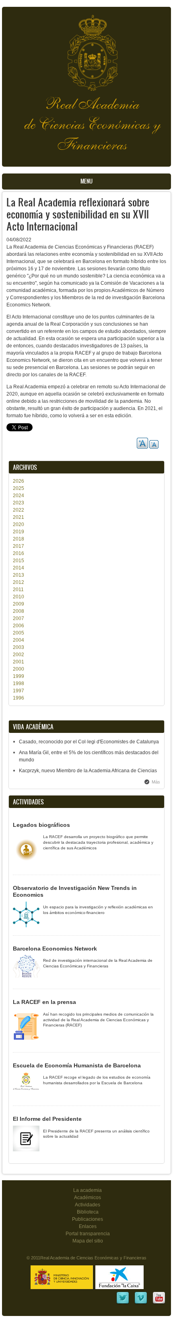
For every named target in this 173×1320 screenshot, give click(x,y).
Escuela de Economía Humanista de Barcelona (77, 1065)
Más (156, 781)
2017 (18, 546)
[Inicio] (86, 49)
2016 (18, 553)
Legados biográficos (41, 825)
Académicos (87, 1197)
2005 (18, 633)
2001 (18, 662)
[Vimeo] (140, 1303)
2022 (18, 510)
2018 (18, 539)
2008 (18, 611)
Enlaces (88, 1226)
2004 (18, 640)
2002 (18, 654)
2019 (18, 532)
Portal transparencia (88, 1233)
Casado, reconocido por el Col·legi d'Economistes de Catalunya (89, 742)
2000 (18, 669)
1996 (18, 698)
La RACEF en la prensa (44, 1002)
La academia (87, 1190)
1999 (18, 676)
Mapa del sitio (87, 1241)
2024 (18, 495)
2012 (18, 582)
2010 (18, 597)
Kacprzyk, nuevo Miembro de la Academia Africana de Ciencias (88, 770)
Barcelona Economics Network (55, 948)
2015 (18, 560)
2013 (18, 575)
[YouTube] (158, 1303)
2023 (18, 503)
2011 (18, 589)
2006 (18, 625)
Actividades (87, 1205)
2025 (18, 488)
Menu (86, 181)
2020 (18, 524)
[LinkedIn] (122, 1303)
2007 (18, 618)
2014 (18, 568)
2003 (18, 647)
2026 (18, 481)
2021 (18, 517)
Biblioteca (88, 1212)
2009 (18, 604)
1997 (18, 691)
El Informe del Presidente (47, 1119)
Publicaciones (87, 1219)
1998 (18, 683)
